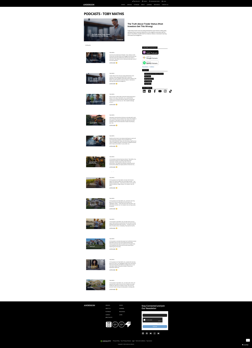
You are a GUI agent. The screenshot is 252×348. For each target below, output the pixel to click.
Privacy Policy (116, 341)
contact (108, 314)
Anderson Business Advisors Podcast (154, 74)
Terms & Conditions (140, 341)
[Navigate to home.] (88, 4)
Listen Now (113, 63)
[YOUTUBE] (160, 91)
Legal (133, 341)
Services (108, 305)
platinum (108, 311)
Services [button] (129, 4)
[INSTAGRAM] (165, 91)
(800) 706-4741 (109, 317)
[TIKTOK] (170, 91)
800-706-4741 (137, 1)
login (120, 314)
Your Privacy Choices (126, 341)
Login (164, 1)
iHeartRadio (145, 66)
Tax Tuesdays (148, 81)
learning (121, 308)
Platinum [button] (136, 4)
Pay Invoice (149, 341)
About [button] (143, 4)
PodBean (152, 66)
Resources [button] (157, 4)
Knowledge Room (155, 1)
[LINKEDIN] (144, 91)
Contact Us (165, 4)
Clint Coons (147, 76)
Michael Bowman (149, 79)
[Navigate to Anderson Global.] (106, 341)
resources (122, 311)
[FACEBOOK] (154, 91)
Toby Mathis (148, 83)
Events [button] (123, 4)
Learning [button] (149, 4)
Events (121, 305)
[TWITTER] (149, 91)
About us (108, 308)
